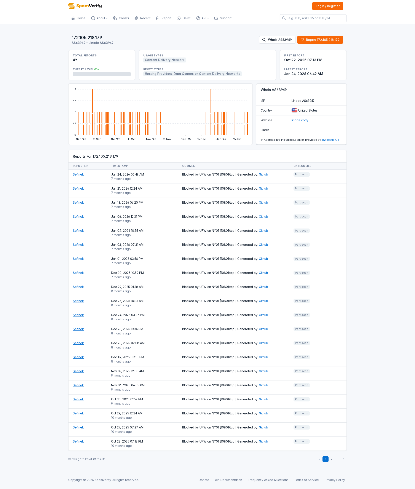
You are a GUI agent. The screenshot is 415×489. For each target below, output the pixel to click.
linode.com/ (300, 120)
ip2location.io (330, 139)
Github (263, 174)
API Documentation (228, 480)
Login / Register (328, 6)
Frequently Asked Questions (268, 480)
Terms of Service (306, 480)
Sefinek (78, 174)
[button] (99, 18)
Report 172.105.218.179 (323, 40)
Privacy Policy (335, 480)
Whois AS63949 (280, 40)
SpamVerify (103, 480)
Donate (204, 480)
